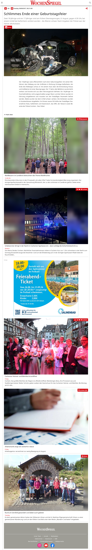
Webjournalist (59, 541)
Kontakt (46, 536)
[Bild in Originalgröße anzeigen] (46, 52)
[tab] (8, 27)
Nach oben (9, 114)
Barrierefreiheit (33, 541)
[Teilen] (86, 8)
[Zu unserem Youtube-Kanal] (46, 545)
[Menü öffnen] (2, 3)
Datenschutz (38, 539)
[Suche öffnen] (90, 3)
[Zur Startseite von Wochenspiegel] (46, 2)
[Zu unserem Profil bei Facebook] (53, 545)
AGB (56, 539)
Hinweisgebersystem (46, 541)
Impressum (48, 539)
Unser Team (37, 536)
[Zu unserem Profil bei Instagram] (39, 545)
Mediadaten (54, 536)
